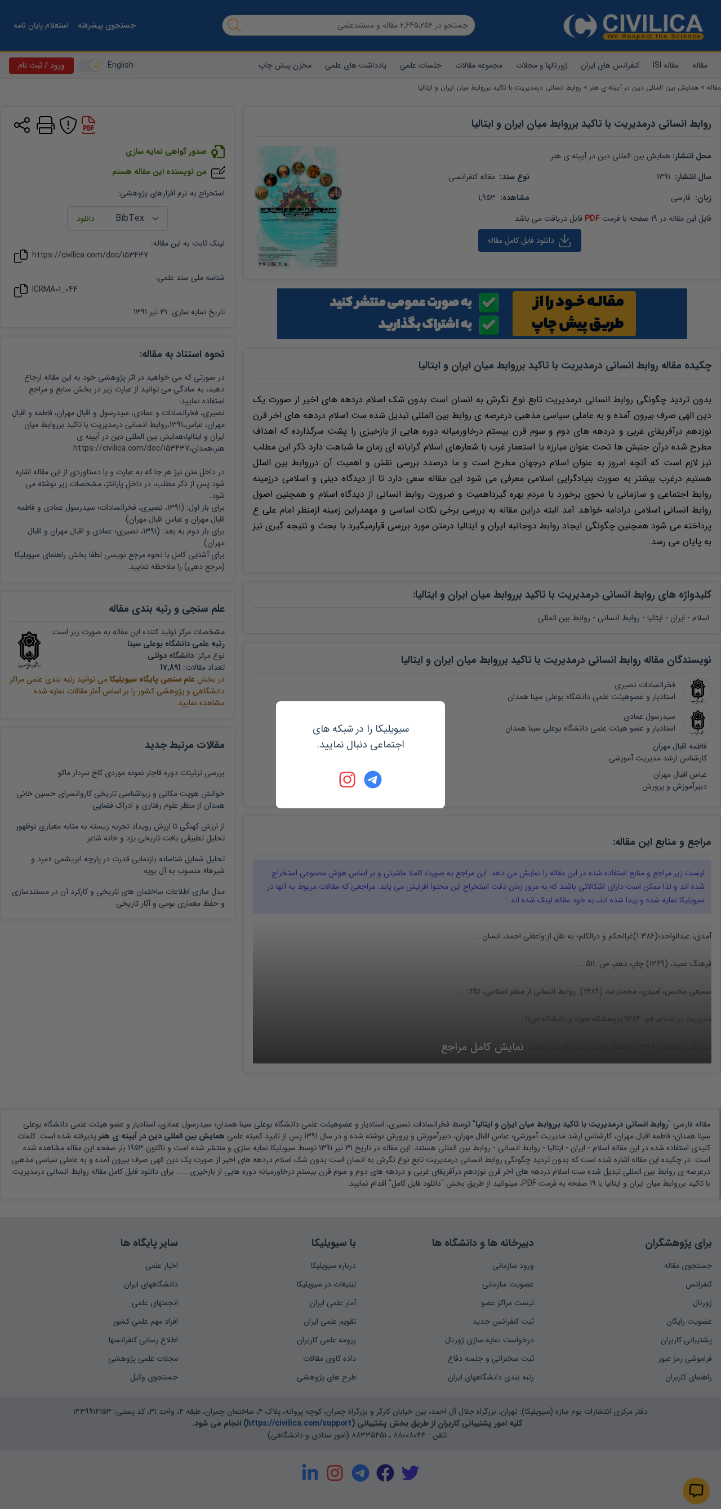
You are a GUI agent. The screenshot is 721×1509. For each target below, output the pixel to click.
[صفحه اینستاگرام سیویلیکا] (348, 780)
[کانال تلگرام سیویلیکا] (373, 780)
